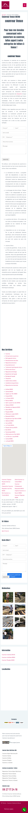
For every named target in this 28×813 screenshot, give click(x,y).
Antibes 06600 (9, 389)
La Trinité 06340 (9, 425)
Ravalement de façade (11, 374)
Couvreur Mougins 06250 (8, 660)
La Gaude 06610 (9, 441)
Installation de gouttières (11, 383)
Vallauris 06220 (9, 405)
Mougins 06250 (9, 411)
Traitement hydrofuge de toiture (13, 367)
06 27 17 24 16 (5, 531)
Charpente (8, 378)
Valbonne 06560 (9, 420)
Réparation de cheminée (11, 385)
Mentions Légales (8, 809)
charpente (19, 94)
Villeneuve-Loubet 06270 (11, 414)
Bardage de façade (10, 376)
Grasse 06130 (8, 396)
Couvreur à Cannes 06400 (8, 654)
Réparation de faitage (11, 371)
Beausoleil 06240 (9, 416)
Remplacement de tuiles (11, 360)
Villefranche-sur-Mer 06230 (12, 434)
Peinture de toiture (10, 369)
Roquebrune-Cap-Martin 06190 (13, 418)
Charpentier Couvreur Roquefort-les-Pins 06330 (7, 488)
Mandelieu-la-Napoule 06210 (12, 407)
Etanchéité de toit (10, 365)
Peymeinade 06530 (10, 432)
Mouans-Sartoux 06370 (11, 427)
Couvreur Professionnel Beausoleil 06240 (19, 486)
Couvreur (7, 353)
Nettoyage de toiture (10, 358)
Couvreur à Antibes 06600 (8, 657)
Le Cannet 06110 (9, 398)
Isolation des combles (10, 380)
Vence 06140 (8, 409)
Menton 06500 (9, 400)
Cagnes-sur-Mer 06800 (11, 393)
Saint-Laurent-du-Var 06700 (12, 402)
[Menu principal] (24, 5)
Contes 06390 (9, 438)
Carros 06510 (8, 423)
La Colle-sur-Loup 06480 (11, 436)
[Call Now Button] (24, 810)
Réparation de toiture (10, 362)
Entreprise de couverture (11, 356)
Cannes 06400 (9, 391)
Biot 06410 (8, 429)
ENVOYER (5, 159)
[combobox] (4, 137)
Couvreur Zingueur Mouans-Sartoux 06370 (6, 482)
